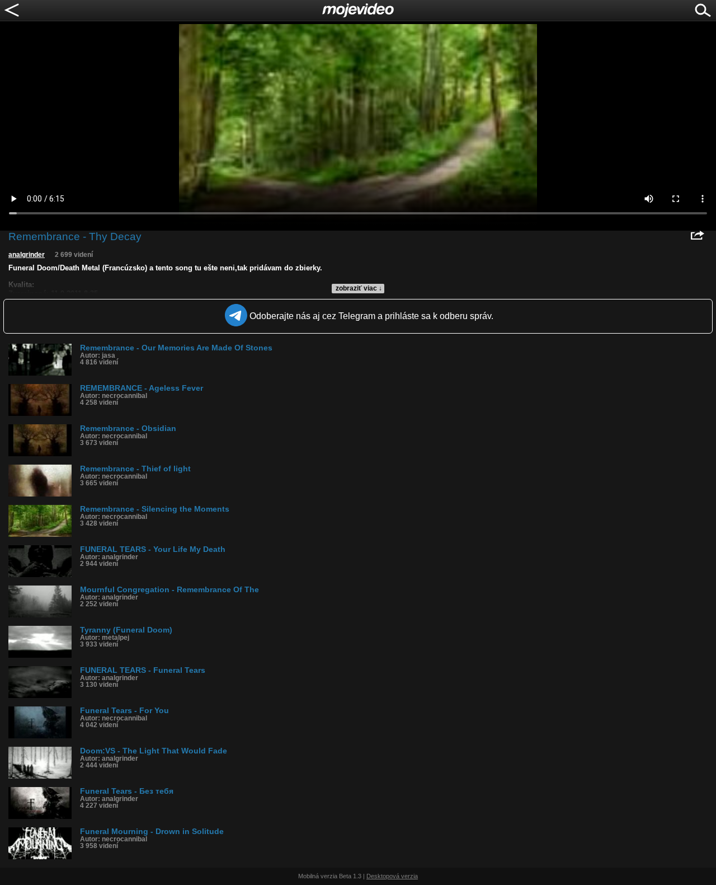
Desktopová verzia (392, 876)
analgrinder (26, 254)
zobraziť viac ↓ (359, 288)
